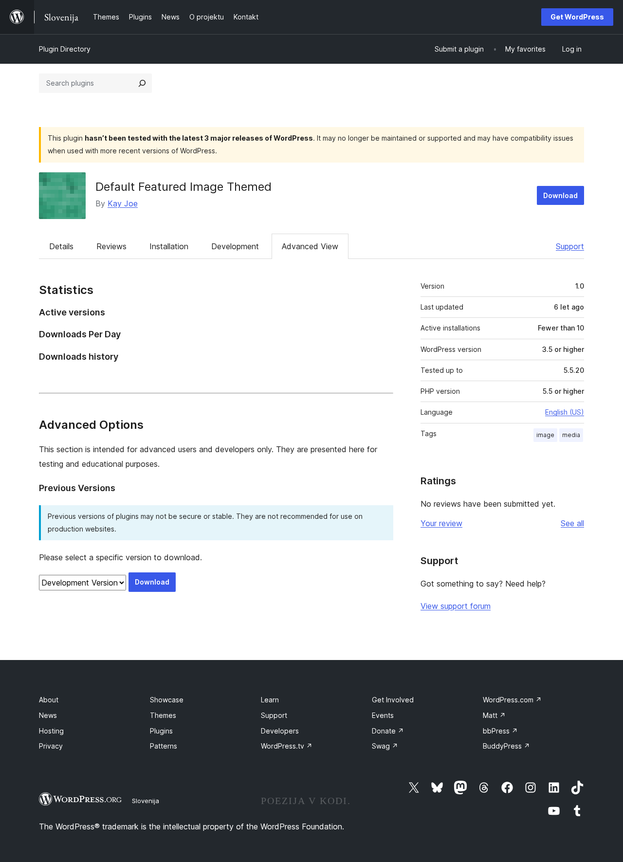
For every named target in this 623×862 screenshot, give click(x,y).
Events (383, 715)
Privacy (51, 746)
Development (235, 246)
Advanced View (310, 246)
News (48, 715)
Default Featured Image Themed (183, 187)
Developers (280, 731)
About (48, 700)
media (571, 435)
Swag (385, 746)
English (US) (564, 412)
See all (572, 523)
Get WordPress (577, 17)
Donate (388, 731)
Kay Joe (123, 203)
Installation (168, 246)
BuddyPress (506, 746)
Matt (494, 715)
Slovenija (145, 801)
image (545, 435)
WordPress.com (512, 700)
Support (570, 246)
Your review (441, 523)
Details (61, 246)
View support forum (456, 606)
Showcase (166, 700)
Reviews (111, 246)
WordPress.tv (286, 746)
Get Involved (393, 700)
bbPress (500, 731)
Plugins (161, 731)
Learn (270, 700)
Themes (163, 715)
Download (560, 195)
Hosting (51, 731)
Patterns (163, 746)
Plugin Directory (65, 49)
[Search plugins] (142, 83)
